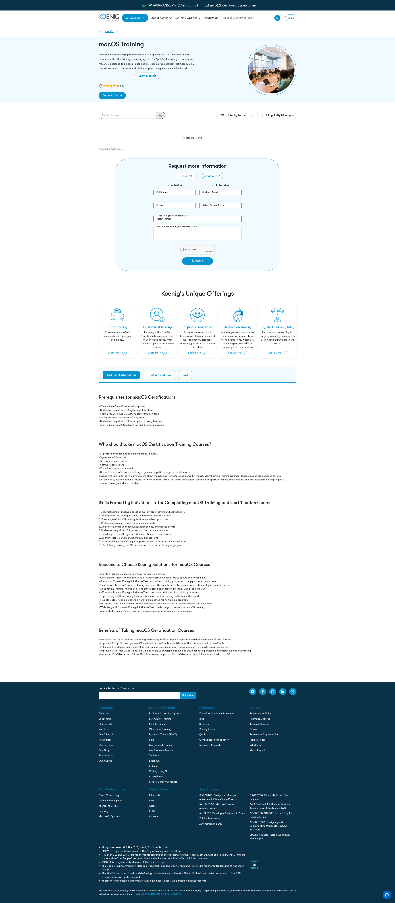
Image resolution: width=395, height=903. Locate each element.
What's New (256, 745)
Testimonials (106, 755)
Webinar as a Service (161, 750)
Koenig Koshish (207, 729)
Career (254, 729)
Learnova (154, 760)
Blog (201, 718)
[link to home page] (109, 17)
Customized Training (161, 745)
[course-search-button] (160, 115)
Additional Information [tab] (121, 375)
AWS (151, 800)
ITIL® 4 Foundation (209, 818)
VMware (153, 816)
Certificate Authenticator (214, 739)
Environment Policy (260, 713)
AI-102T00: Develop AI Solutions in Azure (222, 813)
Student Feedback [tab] (159, 375)
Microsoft (154, 795)
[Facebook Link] (262, 691)
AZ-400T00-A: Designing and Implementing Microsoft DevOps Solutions (268, 826)
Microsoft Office (108, 805)
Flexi (151, 739)
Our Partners (106, 745)
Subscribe (188, 695)
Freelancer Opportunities (264, 734)
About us (104, 713)
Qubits (203, 734)
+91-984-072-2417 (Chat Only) (172, 5)
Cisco (152, 805)
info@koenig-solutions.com (233, 5)
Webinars (104, 729)
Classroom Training (160, 729)
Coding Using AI (158, 771)
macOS (109, 31)
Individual (176, 185)
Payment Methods (260, 718)
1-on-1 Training (157, 724)
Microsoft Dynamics (110, 816)
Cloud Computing (109, 795)
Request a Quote (112, 95)
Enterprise (222, 185)
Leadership (105, 718)
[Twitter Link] (292, 691)
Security (103, 811)
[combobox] (117, 33)
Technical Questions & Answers (217, 713)
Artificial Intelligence (110, 800)
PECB (152, 811)
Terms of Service (259, 724)
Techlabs (154, 755)
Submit (197, 261)
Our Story (104, 750)
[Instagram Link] (272, 691)
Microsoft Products (210, 745)
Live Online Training (160, 718)
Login (291, 17)
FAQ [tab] (185, 375)
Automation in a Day (210, 823)
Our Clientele (106, 734)
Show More (145, 75)
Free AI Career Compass (163, 781)
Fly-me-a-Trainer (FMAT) (163, 734)
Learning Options (186, 17)
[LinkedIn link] (282, 691)
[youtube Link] (252, 691)
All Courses (133, 17)
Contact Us (211, 17)
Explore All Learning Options (165, 713)
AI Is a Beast (156, 776)
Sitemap (204, 724)
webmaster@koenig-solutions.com (161, 893)
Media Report (257, 750)
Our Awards (105, 760)
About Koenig (160, 17)
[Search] (277, 18)
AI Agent (154, 766)
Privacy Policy (257, 739)
